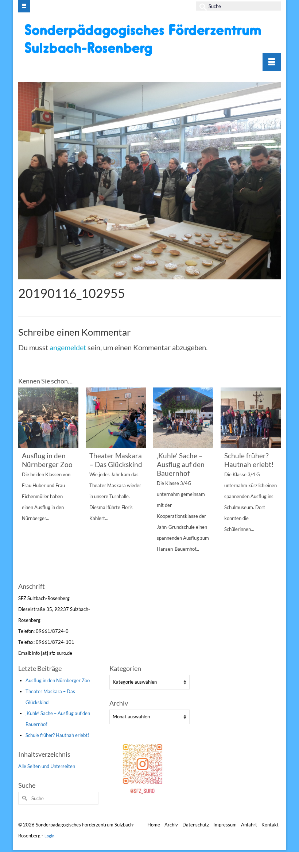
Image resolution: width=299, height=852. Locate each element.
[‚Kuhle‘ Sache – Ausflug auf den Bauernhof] (183, 417)
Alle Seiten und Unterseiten (46, 766)
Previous (24, 483)
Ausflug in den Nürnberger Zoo (58, 680)
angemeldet (68, 347)
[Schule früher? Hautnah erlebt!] (251, 417)
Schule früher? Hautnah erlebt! (57, 735)
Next (274, 483)
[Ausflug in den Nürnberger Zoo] (48, 417)
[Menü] (272, 62)
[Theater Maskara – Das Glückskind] (116, 417)
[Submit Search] (201, 6)
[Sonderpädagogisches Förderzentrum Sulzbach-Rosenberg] (150, 40)
